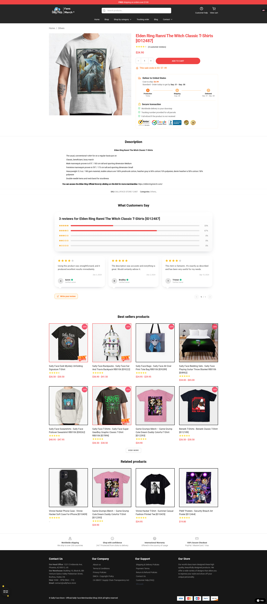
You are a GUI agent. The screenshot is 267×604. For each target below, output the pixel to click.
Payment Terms (142, 568)
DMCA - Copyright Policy (103, 576)
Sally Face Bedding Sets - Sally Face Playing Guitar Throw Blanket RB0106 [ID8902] (197, 369)
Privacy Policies (99, 572)
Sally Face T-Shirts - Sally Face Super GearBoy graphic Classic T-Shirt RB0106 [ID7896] (110, 432)
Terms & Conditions (101, 568)
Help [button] (262, 601)
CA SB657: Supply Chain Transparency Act (111, 580)
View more (133, 450)
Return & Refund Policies (146, 572)
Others (61, 28)
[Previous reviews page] (196, 296)
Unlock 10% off (5, 591)
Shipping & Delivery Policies (147, 564)
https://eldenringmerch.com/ (150, 184)
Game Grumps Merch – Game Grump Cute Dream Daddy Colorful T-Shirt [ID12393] (154, 432)
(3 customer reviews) (157, 47)
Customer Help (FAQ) (145, 580)
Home (52, 28)
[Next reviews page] (209, 296)
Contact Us (141, 576)
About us (97, 564)
